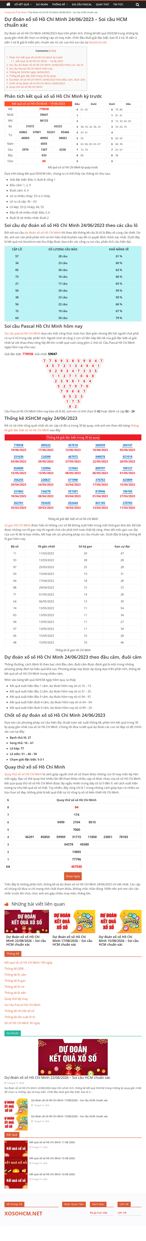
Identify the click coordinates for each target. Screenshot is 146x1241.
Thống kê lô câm (15, 975)
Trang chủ (9, 12)
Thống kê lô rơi (14, 987)
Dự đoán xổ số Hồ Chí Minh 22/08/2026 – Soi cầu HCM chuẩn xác (26, 941)
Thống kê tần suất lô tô (19, 1017)
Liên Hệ (122, 1212)
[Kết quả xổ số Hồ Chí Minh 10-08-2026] (16, 1175)
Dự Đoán (42, 4)
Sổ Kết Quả (21, 4)
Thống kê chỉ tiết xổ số (19, 1011)
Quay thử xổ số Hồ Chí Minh (24, 87)
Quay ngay (73, 876)
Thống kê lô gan (15, 981)
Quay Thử (102, 4)
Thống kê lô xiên (15, 993)
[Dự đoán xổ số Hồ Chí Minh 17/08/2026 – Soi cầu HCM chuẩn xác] (73, 912)
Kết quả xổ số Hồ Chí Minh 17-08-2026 (52, 1142)
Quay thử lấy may (16, 999)
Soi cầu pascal (22, 333)
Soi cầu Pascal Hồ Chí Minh (22, 1005)
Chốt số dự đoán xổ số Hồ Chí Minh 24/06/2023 (35, 83)
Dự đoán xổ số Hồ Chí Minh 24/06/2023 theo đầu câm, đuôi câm (45, 79)
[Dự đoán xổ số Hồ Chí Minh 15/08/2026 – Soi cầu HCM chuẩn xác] (119, 912)
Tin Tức (118, 4)
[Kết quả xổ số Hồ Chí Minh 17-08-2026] (16, 1143)
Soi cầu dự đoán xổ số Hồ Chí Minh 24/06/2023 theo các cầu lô (44, 65)
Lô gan (17, 525)
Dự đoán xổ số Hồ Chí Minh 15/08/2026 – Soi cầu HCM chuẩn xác (119, 941)
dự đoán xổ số (43, 233)
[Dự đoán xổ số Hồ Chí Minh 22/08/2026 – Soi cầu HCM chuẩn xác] (26, 912)
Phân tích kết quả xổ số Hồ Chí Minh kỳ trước (34, 57)
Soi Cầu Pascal (82, 4)
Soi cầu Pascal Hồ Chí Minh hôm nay (29, 68)
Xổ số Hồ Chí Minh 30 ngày (22, 1023)
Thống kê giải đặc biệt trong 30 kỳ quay (31, 76)
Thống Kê (58, 4)
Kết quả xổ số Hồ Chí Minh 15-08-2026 (52, 1158)
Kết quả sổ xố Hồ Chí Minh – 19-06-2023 (37, 61)
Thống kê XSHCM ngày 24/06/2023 (28, 72)
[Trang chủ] (8, 4)
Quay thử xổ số (23, 774)
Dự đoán (22, 12)
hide (52, 50)
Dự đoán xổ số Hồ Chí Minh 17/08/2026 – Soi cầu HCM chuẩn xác (72, 941)
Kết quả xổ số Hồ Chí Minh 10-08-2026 (52, 1174)
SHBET (4, 1227)
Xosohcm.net (98, 42)
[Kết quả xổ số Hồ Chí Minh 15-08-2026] (16, 1159)
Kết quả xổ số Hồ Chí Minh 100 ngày (28, 962)
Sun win (5, 1238)
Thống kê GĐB (14, 969)
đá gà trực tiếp (98, 1212)
